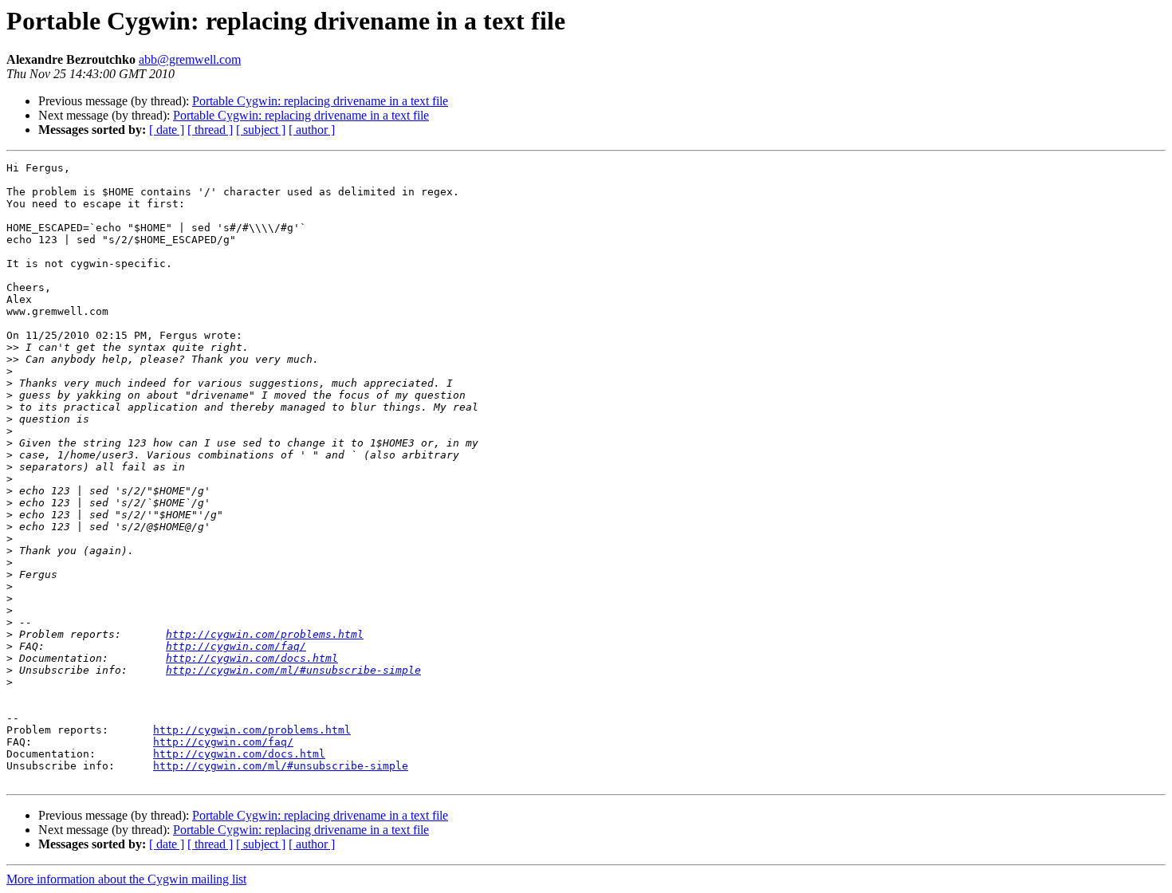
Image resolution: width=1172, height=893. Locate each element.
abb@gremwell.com (190, 59)
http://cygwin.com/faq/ (236, 646)
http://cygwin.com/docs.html (252, 658)
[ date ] (166, 129)
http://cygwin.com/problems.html (265, 634)
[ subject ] (260, 129)
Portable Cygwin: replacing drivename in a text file (320, 101)
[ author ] (312, 129)
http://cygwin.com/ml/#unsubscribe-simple (293, 670)
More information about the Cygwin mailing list (126, 879)
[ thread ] (210, 129)
